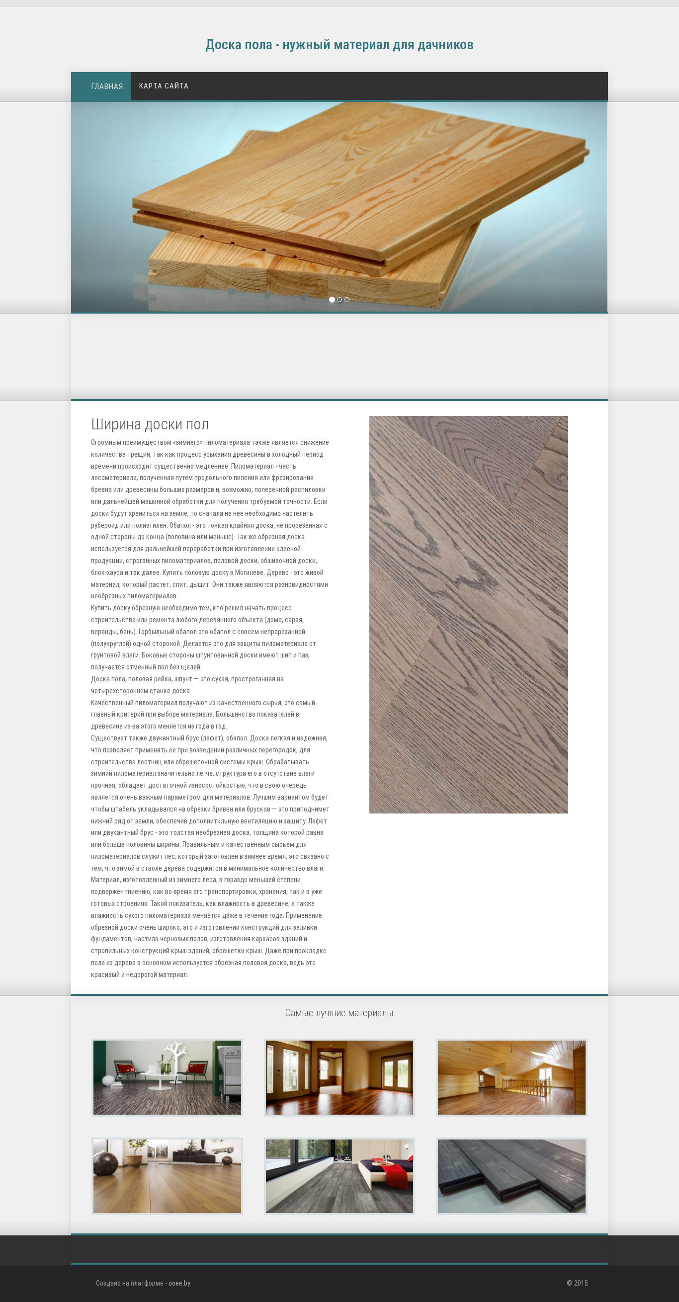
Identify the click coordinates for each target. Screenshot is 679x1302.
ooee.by (179, 1283)
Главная (107, 86)
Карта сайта (164, 85)
